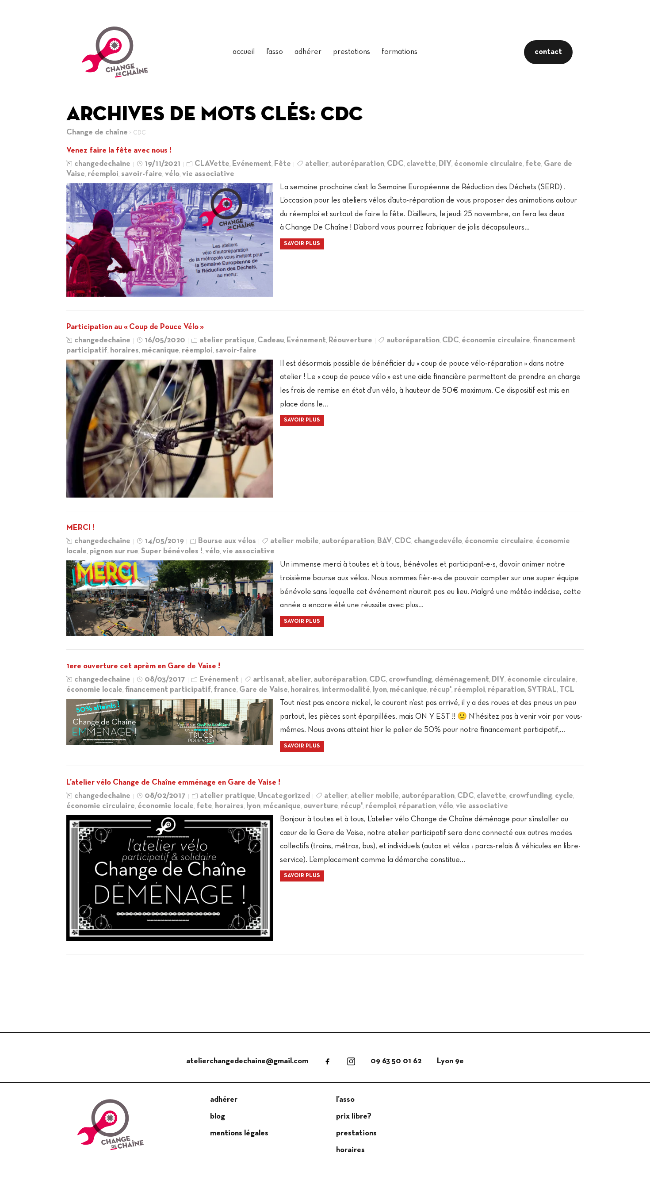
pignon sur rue (113, 551)
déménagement (462, 679)
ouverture (320, 806)
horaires (124, 350)
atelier (317, 164)
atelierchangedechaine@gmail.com (247, 1061)
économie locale (94, 690)
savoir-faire (141, 174)
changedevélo (438, 541)
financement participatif (168, 690)
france (225, 690)
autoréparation (357, 164)
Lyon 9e (450, 1061)
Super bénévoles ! (172, 551)
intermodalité (346, 690)
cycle (564, 796)
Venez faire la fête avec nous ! (119, 150)
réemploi (103, 174)
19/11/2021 (162, 164)
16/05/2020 (165, 340)
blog (217, 1116)
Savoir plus (302, 243)
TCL (566, 690)
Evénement (251, 164)
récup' (440, 690)
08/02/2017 (165, 796)
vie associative (208, 174)
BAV (384, 541)
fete (533, 164)
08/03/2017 (165, 679)
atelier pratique (227, 340)
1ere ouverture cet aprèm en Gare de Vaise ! (143, 666)
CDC (395, 164)
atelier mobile (294, 541)
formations (399, 52)
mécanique (160, 350)
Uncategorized (284, 796)
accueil (244, 52)
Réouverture (350, 340)
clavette (421, 164)
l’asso (274, 52)
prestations (351, 52)
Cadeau (270, 340)
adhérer (307, 52)
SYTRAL (542, 690)
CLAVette (212, 164)
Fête (282, 164)
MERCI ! (80, 528)
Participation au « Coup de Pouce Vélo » (135, 327)
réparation (506, 690)
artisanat (269, 679)
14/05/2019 (164, 541)
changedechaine (102, 164)
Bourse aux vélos (227, 541)
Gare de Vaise (263, 690)
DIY (445, 164)
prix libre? (353, 1116)
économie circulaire (488, 164)
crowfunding (410, 679)
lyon (380, 690)
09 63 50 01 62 (396, 1061)
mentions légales (239, 1133)
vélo (172, 174)
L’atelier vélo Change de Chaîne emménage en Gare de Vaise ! (173, 782)
